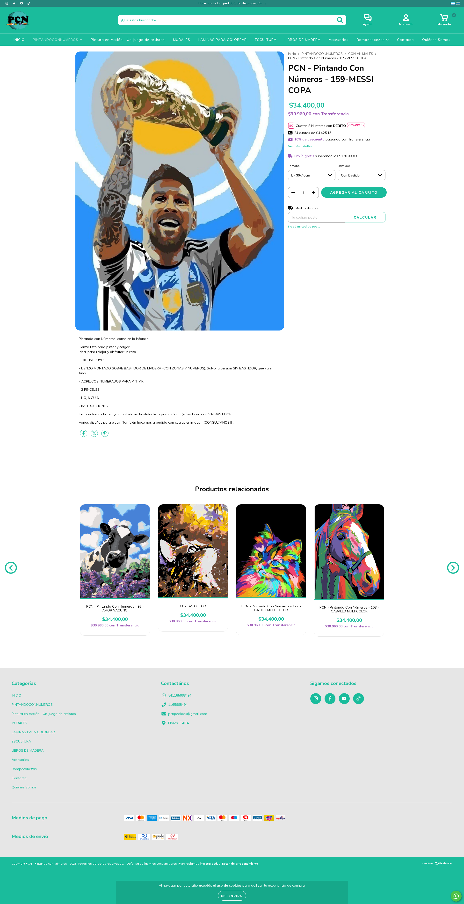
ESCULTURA (265, 39)
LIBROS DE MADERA (302, 39)
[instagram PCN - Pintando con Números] (7, 3)
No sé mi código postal (304, 226)
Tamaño (294, 166)
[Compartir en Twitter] (95, 435)
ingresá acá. (209, 863)
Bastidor (344, 166)
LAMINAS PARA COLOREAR (222, 39)
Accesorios (338, 39)
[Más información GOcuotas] (356, 126)
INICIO (19, 39)
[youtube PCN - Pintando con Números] (22, 3)
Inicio (292, 53)
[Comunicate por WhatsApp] (456, 896)
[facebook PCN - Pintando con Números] (14, 3)
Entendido (232, 895)
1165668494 (178, 704)
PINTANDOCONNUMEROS (56, 39)
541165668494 (179, 695)
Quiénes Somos (436, 39)
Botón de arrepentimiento (240, 863)
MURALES (181, 39)
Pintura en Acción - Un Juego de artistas (128, 39)
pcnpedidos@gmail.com (187, 714)
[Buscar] (340, 20)
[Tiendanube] (437, 864)
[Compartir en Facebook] (84, 435)
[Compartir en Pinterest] (105, 435)
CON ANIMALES (360, 53)
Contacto (405, 39)
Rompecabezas (371, 39)
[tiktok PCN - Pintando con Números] (29, 3)
